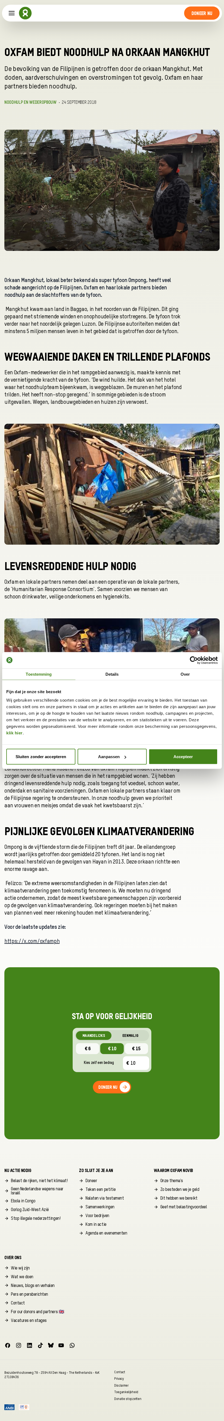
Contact (119, 1372)
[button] (201, 13)
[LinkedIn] (29, 1345)
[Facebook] (7, 1345)
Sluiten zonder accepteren (41, 756)
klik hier (14, 733)
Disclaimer (121, 1385)
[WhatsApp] (72, 1345)
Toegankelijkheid (126, 1392)
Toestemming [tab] (39, 674)
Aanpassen (109, 756)
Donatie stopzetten (127, 1399)
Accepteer (183, 756)
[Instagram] (18, 1345)
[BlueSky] (51, 1345)
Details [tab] (112, 674)
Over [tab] (185, 674)
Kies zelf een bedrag (99, 1063)
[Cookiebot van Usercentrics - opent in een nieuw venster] (194, 660)
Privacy (119, 1379)
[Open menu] (11, 13)
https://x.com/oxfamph (32, 941)
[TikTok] (40, 1345)
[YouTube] (61, 1345)
